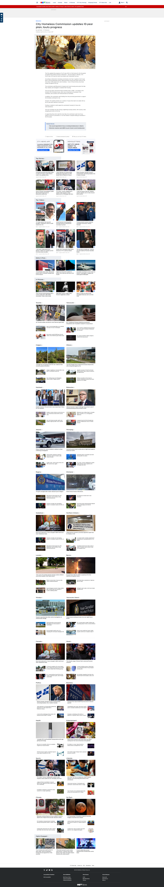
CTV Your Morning (81, 2)
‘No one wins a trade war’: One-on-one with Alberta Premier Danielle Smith (85, 251)
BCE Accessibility (47, 877)
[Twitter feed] (44, 870)
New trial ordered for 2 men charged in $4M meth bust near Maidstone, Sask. (50, 533)
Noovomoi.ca (105, 878)
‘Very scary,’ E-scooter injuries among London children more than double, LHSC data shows (50, 575)
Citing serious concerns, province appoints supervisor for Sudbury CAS (80, 533)
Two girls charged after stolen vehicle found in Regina (49, 491)
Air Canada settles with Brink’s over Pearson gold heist (50, 322)
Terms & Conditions (67, 878)
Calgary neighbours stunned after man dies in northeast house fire (55, 371)
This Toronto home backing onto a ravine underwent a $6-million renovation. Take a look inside (44, 295)
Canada (60, 2)
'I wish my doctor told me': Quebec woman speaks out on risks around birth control (85, 193)
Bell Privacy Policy (67, 877)
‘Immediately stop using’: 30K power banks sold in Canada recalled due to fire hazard (45, 273)
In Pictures (72, 2)
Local (54, 2)
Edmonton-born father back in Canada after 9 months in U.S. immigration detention (85, 413)
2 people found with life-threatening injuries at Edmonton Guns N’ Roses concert (85, 421)
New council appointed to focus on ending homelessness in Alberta (66, 126)
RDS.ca (103, 880)
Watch (65, 2)
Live (110, 2)
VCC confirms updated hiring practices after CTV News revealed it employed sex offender (86, 329)
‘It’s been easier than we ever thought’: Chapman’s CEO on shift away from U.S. (44, 223)
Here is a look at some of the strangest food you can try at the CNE (85, 295)
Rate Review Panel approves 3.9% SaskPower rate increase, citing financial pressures (53, 496)
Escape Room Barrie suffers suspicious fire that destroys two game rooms (78, 575)
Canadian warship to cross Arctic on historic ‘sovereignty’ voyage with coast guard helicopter (86, 273)
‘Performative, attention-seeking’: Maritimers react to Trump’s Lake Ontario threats (53, 455)
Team (93, 865)
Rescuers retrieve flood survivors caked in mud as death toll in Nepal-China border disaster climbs (50, 817)
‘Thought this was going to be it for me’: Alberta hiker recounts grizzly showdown (49, 365)
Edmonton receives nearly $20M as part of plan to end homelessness (67, 128)
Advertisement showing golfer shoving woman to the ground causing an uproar (63, 223)
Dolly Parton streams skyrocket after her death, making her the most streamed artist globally (79, 740)
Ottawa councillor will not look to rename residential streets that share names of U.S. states (85, 379)
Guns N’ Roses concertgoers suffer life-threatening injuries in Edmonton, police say (45, 193)
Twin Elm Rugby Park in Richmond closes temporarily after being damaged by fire (79, 365)
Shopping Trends (92, 2)
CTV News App (73, 865)
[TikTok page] (47, 870)
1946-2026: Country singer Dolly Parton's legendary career (64, 294)
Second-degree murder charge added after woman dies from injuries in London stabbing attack (55, 589)
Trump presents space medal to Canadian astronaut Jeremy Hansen (85, 223)
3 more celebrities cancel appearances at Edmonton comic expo (85, 851)
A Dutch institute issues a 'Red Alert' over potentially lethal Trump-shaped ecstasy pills (85, 667)
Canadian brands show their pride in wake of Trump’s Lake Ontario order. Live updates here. (45, 174)
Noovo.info (104, 877)
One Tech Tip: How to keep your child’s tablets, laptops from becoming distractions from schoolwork (79, 778)
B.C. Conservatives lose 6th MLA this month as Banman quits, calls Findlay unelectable (54, 675)
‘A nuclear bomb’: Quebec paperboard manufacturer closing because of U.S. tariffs (85, 539)
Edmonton (38, 21)
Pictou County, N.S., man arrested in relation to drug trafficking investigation (49, 450)
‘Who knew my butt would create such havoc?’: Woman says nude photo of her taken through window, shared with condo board (65, 852)
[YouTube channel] (49, 870)
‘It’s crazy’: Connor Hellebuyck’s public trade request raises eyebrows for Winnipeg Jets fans (64, 193)
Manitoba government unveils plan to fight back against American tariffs (80, 450)
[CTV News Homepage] (45, 2)
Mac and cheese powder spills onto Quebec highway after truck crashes (54, 421)
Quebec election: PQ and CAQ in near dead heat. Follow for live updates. (50, 407)
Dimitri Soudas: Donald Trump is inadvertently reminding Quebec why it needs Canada (86, 174)
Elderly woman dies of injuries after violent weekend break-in (54, 581)
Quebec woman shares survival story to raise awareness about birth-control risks (55, 413)
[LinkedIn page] (52, 870)
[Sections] (37, 2)
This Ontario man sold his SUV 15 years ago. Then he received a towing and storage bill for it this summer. (44, 852)
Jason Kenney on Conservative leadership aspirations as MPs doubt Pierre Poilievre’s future (64, 174)
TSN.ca (84, 880)
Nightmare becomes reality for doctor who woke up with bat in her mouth (65, 273)
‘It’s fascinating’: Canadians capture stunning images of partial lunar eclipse (79, 817)
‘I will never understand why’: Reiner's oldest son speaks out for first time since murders (44, 251)
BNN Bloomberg (86, 878)
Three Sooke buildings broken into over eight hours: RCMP (79, 618)
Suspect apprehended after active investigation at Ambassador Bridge (49, 618)
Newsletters (88, 865)
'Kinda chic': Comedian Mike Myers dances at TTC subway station (65, 250)
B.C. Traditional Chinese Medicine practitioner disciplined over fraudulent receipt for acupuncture (79, 323)
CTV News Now (103, 2)
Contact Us (79, 865)
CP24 (84, 877)
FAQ (84, 865)
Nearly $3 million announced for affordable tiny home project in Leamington (53, 623)
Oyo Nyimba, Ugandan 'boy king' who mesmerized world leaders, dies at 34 (85, 675)
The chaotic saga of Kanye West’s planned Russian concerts (79, 662)
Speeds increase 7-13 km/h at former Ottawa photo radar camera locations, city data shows (85, 371)
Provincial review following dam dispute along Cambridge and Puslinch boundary (86, 504)
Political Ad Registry (67, 880)
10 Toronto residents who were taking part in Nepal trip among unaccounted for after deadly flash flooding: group (55, 667)
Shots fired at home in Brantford (74, 491)
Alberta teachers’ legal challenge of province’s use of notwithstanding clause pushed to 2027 (80, 407)
